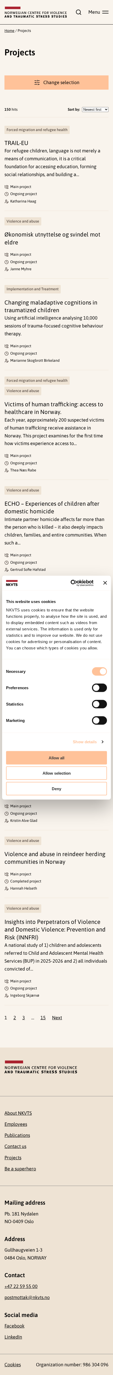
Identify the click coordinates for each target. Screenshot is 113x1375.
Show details (85, 742)
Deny (56, 788)
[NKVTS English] (35, 12)
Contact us (15, 1146)
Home (9, 30)
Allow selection (57, 773)
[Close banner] (105, 583)
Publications (17, 1135)
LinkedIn (13, 1337)
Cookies (12, 1364)
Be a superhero (20, 1168)
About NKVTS (18, 1113)
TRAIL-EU (16, 142)
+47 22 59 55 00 (21, 1286)
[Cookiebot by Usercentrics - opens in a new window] (71, 583)
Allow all (56, 757)
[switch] (99, 687)
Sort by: (74, 109)
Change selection (61, 82)
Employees (15, 1124)
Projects (12, 1157)
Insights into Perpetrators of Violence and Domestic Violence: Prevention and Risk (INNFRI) (55, 929)
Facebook (14, 1326)
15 (43, 1017)
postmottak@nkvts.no (27, 1297)
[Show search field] (77, 12)
